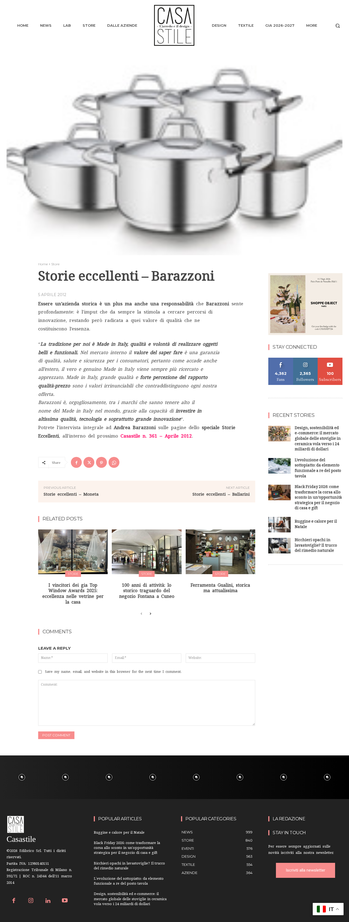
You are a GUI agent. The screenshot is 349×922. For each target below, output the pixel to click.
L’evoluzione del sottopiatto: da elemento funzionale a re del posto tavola (318, 468)
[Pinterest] (101, 462)
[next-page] (150, 613)
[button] (337, 26)
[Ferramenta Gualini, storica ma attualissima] (220, 551)
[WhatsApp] (114, 462)
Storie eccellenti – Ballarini (221, 494)
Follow (305, 360)
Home (43, 264)
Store (55, 264)
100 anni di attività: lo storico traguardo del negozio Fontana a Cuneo (146, 591)
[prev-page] (141, 613)
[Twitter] (88, 462)
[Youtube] (65, 901)
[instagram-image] (22, 777)
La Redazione (289, 818)
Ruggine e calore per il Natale (316, 525)
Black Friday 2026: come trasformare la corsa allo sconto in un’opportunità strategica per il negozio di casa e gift (318, 498)
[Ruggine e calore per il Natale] (279, 524)
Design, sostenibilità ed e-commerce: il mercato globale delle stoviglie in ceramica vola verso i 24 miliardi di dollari (318, 439)
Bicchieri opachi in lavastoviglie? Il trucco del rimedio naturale (316, 545)
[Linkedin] (48, 901)
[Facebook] (76, 462)
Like (281, 360)
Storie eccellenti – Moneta (71, 494)
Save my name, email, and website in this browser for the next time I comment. (113, 671)
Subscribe (330, 360)
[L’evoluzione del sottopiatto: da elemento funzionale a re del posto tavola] (279, 466)
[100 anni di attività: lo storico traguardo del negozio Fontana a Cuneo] (146, 551)
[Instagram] (31, 901)
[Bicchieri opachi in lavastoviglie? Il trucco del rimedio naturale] (279, 545)
